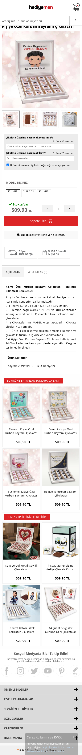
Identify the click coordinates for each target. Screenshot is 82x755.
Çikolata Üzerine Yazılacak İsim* (26, 153)
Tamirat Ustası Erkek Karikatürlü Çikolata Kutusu (21, 630)
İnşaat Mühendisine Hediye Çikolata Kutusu (60, 567)
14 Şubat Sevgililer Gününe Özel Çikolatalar (60, 630)
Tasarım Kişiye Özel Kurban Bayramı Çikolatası (21, 431)
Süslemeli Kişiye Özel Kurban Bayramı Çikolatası (21, 493)
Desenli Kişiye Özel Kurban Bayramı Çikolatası (60, 431)
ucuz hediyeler (45, 366)
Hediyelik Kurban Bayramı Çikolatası (60, 493)
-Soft (21, 750)
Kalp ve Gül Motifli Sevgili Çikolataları (21, 567)
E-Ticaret (29, 750)
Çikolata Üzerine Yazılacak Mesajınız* (29, 137)
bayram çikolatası (19, 366)
